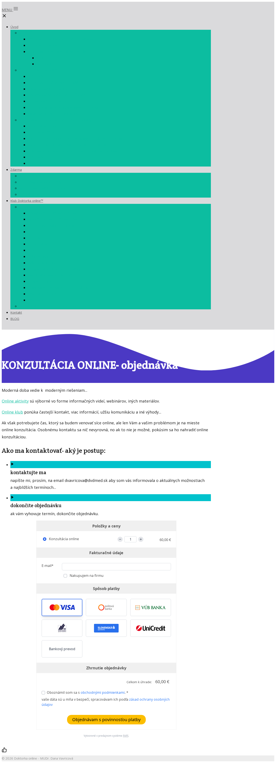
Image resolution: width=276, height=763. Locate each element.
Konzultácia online (42, 126)
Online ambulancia (43, 45)
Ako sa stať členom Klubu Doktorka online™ (54, 306)
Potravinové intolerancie (47, 101)
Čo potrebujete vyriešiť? (38, 70)
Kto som (25, 32)
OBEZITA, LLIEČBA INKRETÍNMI (53, 82)
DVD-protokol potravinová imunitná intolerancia (67, 144)
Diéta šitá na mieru (34, 194)
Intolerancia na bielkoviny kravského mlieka (63, 107)
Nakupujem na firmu (86, 575)
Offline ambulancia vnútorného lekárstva (61, 39)
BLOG (14, 318)
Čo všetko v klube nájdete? (40, 207)
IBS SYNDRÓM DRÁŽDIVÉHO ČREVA (56, 95)
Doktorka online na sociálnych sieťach (58, 51)
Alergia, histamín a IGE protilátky (54, 269)
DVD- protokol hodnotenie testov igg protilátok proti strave (76, 138)
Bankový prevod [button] (62, 649)
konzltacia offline (41, 132)
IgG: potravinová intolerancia (42, 188)
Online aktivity (15, 401)
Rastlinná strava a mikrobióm (51, 275)
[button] (62, 607)
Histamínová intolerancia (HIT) (52, 89)
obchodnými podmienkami (103, 692)
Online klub (12, 412)
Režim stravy (38, 256)
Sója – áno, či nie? (42, 293)
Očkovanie (36, 300)
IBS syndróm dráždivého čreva (52, 213)
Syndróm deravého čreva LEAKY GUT (57, 219)
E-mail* (47, 565)
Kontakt (16, 312)
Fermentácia (37, 244)
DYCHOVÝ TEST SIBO (45, 163)
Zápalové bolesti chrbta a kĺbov (53, 113)
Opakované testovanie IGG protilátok (58, 287)
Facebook (44, 63)
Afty (31, 250)
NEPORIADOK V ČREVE (37, 175)
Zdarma (16, 169)
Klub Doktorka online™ (26, 200)
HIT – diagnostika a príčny (40, 182)
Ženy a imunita (39, 281)
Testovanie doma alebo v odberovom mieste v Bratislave (73, 151)
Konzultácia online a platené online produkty (55, 120)
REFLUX (34, 238)
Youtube (43, 57)
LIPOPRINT (37, 76)
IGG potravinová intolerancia (51, 225)
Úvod (14, 27)
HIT (31, 231)
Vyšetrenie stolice (42, 262)
